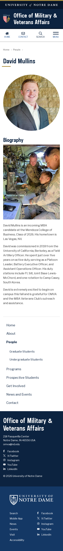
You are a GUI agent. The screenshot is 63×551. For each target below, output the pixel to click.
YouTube (12, 464)
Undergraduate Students (26, 359)
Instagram (13, 460)
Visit (12, 534)
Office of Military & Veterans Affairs (35, 18)
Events (14, 529)
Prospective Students (22, 377)
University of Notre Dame (31, 5)
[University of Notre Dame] (31, 500)
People (16, 49)
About (10, 333)
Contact (23, 37)
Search (40, 37)
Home (7, 37)
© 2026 (7, 475)
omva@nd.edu (11, 444)
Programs (13, 369)
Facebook (13, 451)
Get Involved (15, 386)
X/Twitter (12, 455)
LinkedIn (12, 469)
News (13, 523)
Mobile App (16, 518)
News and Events (19, 394)
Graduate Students (22, 351)
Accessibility (17, 540)
